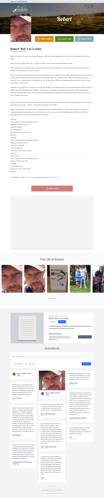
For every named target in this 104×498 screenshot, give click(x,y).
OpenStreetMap (53, 493)
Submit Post (86, 364)
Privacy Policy (47, 491)
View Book (53, 322)
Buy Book (61, 322)
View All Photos (52, 298)
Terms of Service (56, 491)
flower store (54, 177)
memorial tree (30, 177)
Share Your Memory (85, 337)
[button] (52, 380)
